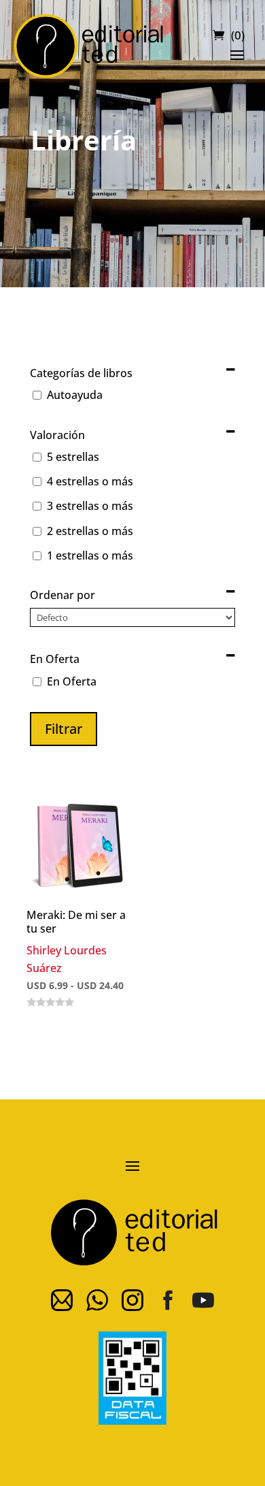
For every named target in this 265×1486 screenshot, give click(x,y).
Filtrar (63, 729)
